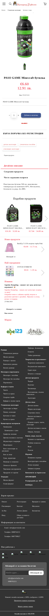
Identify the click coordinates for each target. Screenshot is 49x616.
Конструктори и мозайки (37, 461)
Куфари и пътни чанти (11, 401)
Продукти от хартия (10, 473)
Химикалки (7, 427)
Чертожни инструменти (12, 469)
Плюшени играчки (34, 458)
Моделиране (7, 445)
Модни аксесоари (34, 409)
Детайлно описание (13, 166)
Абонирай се (10, 257)
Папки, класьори (9, 412)
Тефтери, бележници (35, 348)
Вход (3, 515)
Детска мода (30, 402)
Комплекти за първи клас (35, 473)
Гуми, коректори (9, 458)
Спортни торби (9, 397)
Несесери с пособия (10, 375)
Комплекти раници (10, 364)
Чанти (5, 390)
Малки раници (8, 357)
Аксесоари (32, 398)
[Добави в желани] (45, 109)
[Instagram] (9, 541)
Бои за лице (7, 454)
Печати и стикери (34, 374)
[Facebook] (4, 541)
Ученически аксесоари (14, 10)
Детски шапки (33, 405)
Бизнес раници (8, 368)
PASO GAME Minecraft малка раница (12, 227)
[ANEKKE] (35, 332)
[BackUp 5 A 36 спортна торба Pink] (10, 247)
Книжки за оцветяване (36, 439)
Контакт (20, 506)
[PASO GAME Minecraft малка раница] (12, 213)
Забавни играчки (34, 468)
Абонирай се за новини (14, 309)
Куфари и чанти (7, 387)
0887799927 (16, 536)
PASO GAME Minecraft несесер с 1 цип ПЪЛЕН (36, 227)
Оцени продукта (9, 155)
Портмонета (7, 382)
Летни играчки (33, 465)
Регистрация (21, 502)
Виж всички (9, 313)
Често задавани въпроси (16, 177)
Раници (4, 350)
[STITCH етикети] (10, 271)
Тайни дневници (34, 355)
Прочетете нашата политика (24, 600)
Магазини (35, 506)
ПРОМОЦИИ (30, 477)
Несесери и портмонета (10, 372)
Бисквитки (36, 511)
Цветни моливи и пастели (13, 438)
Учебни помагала (34, 443)
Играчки (28, 454)
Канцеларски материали (10, 423)
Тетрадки (4, 477)
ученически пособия (27, 144)
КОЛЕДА (28, 485)
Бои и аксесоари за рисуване (9, 450)
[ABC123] (14, 332)
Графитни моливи (10, 434)
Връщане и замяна (39, 502)
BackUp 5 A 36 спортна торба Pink (30, 243)
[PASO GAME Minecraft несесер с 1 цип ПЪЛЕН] (36, 213)
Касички (31, 385)
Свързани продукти (13, 171)
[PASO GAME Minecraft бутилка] (24, 59)
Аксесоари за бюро (10, 408)
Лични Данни (22, 511)
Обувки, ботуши (34, 432)
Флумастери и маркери (11, 441)
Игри (30, 446)
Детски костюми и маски (37, 428)
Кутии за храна (8, 419)
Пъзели (30, 450)
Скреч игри (32, 370)
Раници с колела (9, 360)
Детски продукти (32, 378)
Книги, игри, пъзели (33, 436)
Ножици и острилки (10, 462)
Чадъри (30, 381)
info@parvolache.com (17, 528)
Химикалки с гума (11, 430)
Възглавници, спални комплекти (35, 393)
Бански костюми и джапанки (34, 418)
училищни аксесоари (11, 149)
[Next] (45, 218)
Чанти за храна (8, 394)
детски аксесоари (10, 144)
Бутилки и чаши (27, 10)
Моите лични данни (25, 606)
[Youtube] (14, 541)
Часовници (32, 388)
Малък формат (8, 480)
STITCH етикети (24, 267)
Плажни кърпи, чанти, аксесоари (36, 423)
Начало (3, 10)
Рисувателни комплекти (37, 366)
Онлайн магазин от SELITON (24, 614)
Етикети (31, 352)
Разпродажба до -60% (33, 481)
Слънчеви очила (34, 413)
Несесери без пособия (11, 379)
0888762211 (16, 532)
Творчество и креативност (35, 359)
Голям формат (8, 484)
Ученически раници (10, 353)
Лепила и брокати (10, 465)
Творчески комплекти (36, 363)
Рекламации (6, 506)
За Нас (4, 511)
